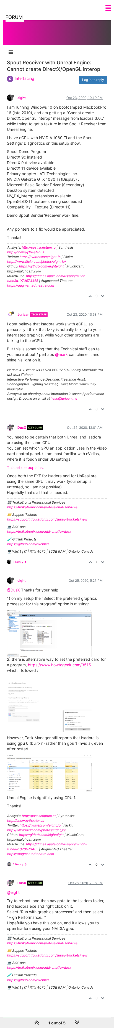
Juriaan (23, 314)
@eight (13, 892)
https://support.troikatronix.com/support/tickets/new (47, 519)
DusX (21, 427)
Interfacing (24, 78)
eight (21, 98)
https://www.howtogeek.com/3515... (61, 664)
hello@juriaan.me (64, 398)
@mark (61, 354)
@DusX (13, 590)
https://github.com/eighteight (41, 266)
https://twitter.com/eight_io (40, 257)
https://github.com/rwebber (28, 544)
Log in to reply (93, 80)
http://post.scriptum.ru (39, 247)
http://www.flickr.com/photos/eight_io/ (36, 261)
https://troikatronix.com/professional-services (42, 507)
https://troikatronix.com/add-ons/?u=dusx (39, 531)
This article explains (25, 467)
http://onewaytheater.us (25, 252)
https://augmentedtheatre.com (30, 285)
